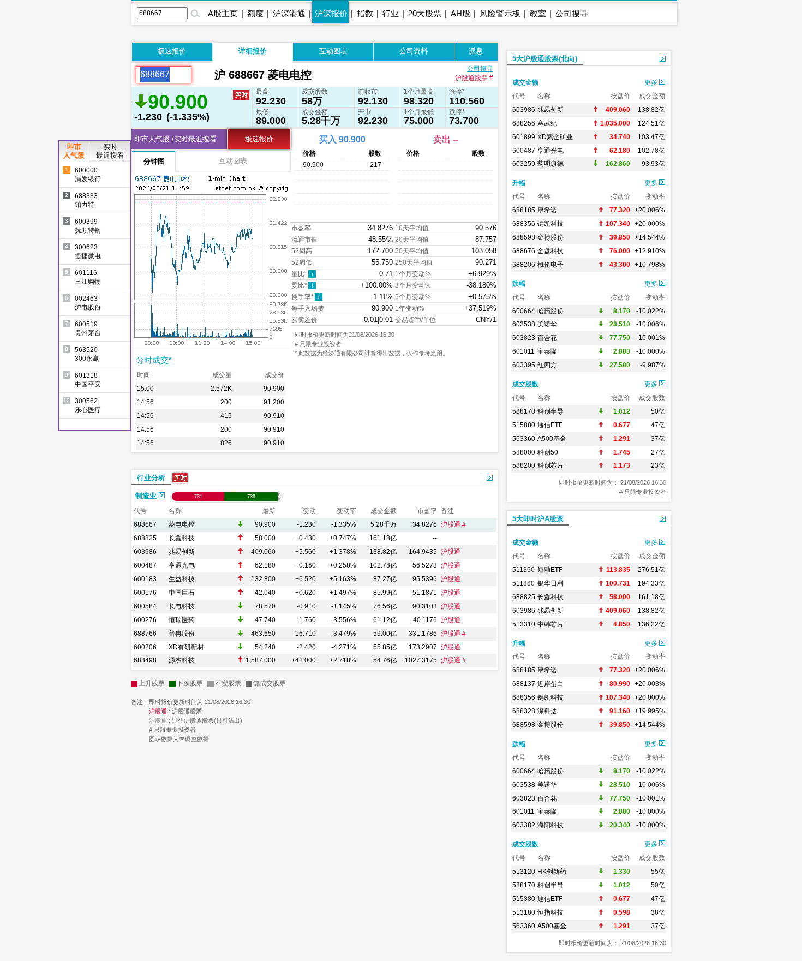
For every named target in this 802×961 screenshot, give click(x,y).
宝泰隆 (547, 351)
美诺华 (547, 324)
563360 (523, 439)
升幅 (518, 183)
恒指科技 (550, 912)
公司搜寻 (571, 13)
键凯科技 (550, 224)
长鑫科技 (182, 538)
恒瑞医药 (182, 620)
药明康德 (550, 164)
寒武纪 (547, 123)
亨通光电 (182, 565)
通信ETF (549, 425)
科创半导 (550, 411)
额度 (255, 13)
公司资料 (413, 51)
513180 (523, 912)
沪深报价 (331, 13)
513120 (523, 871)
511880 (523, 583)
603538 (523, 324)
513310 (523, 624)
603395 (523, 365)
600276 (145, 620)
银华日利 (550, 583)
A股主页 (223, 13)
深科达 (547, 711)
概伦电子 (550, 264)
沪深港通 (289, 13)
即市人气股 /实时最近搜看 (175, 139)
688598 (523, 237)
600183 (145, 579)
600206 (145, 647)
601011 (523, 351)
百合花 (547, 338)
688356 (523, 224)
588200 (523, 465)
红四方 (547, 365)
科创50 (547, 452)
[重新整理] (203, 74)
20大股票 (424, 13)
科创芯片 (550, 465)
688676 (523, 251)
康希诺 (547, 210)
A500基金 (551, 439)
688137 (523, 684)
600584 (145, 606)
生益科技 (182, 579)
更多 (651, 82)
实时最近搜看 (110, 150)
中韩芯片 (550, 624)
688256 (523, 123)
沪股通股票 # (474, 78)
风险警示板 (500, 13)
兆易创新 (182, 552)
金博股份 (550, 237)
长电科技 (182, 606)
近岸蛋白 (550, 684)
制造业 (147, 496)
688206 (523, 264)
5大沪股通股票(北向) (544, 59)
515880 (523, 425)
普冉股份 (182, 633)
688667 (145, 524)
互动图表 (333, 51)
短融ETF (549, 570)
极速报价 (172, 51)
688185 (523, 210)
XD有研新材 (186, 647)
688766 (145, 633)
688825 (145, 538)
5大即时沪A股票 (538, 519)
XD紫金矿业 (555, 137)
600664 (523, 311)
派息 (476, 51)
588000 (523, 452)
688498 (145, 660)
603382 (523, 825)
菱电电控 (182, 524)
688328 (523, 711)
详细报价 (252, 51)
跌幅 (518, 284)
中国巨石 (182, 592)
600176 (145, 592)
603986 (145, 552)
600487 (145, 565)
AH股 (460, 13)
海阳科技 (550, 825)
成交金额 (525, 82)
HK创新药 (551, 871)
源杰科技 (182, 660)
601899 (523, 137)
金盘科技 (550, 251)
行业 (390, 13)
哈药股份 (550, 311)
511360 (523, 570)
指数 (365, 13)
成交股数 (525, 384)
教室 (538, 13)
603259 (523, 164)
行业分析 (151, 478)
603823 (523, 338)
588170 (523, 411)
